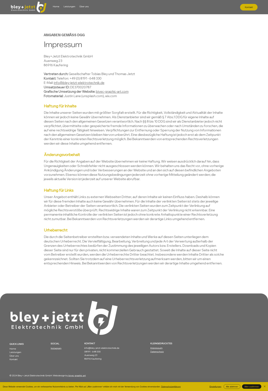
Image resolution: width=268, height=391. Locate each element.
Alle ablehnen (232, 386)
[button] (249, 7)
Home (12, 348)
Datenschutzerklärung (171, 386)
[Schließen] (264, 386)
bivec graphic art (77, 375)
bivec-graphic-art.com (112, 91)
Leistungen (15, 352)
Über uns (14, 355)
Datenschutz (157, 351)
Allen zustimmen (251, 386)
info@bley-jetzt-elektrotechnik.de (79, 83)
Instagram (56, 348)
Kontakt (13, 359)
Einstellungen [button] (215, 386)
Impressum (156, 348)
